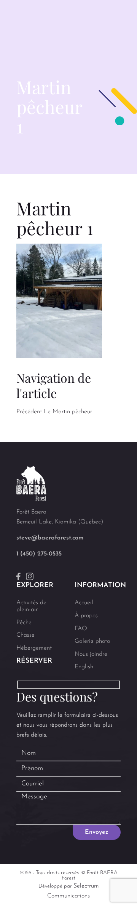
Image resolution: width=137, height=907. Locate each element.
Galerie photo (92, 641)
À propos (86, 616)
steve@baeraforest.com (49, 538)
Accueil (84, 603)
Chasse (25, 635)
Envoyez (96, 832)
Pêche (24, 623)
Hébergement (34, 648)
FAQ (81, 629)
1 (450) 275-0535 (39, 554)
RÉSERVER (34, 661)
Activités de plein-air (31, 606)
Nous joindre (91, 654)
